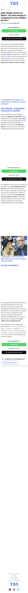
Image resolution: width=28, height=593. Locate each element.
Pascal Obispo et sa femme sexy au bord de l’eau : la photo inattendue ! (13, 102)
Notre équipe (14, 577)
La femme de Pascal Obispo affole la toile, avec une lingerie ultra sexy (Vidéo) (13, 259)
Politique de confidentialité (14, 580)
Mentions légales (14, 578)
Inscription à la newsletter (14, 574)
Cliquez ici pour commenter (10, 362)
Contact (14, 575)
